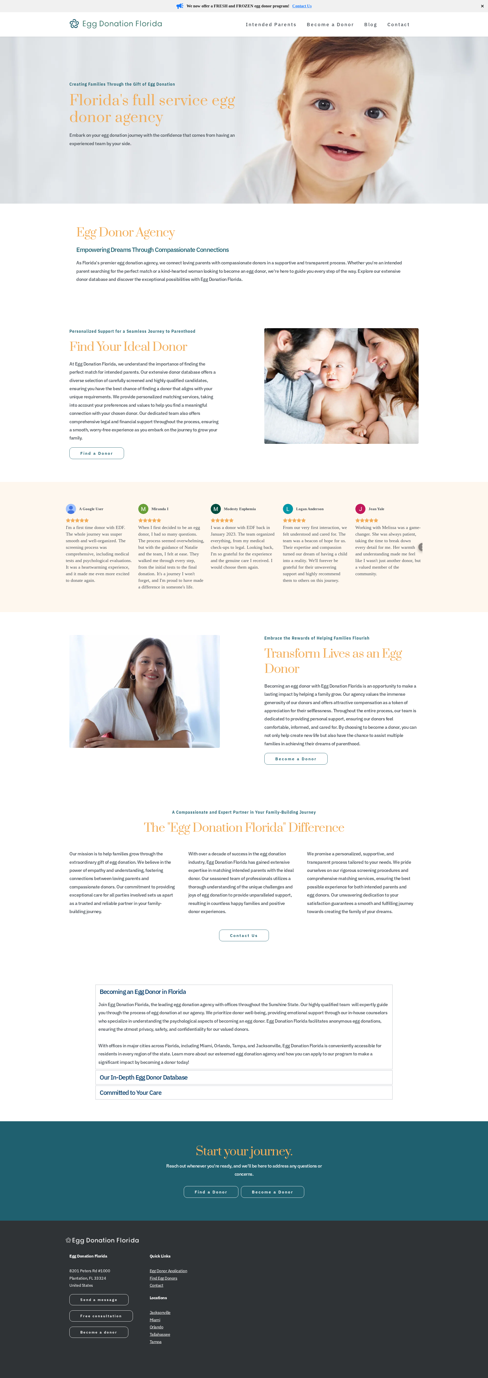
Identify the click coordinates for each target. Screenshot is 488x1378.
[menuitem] (274, 24)
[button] (66, 547)
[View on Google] (71, 509)
